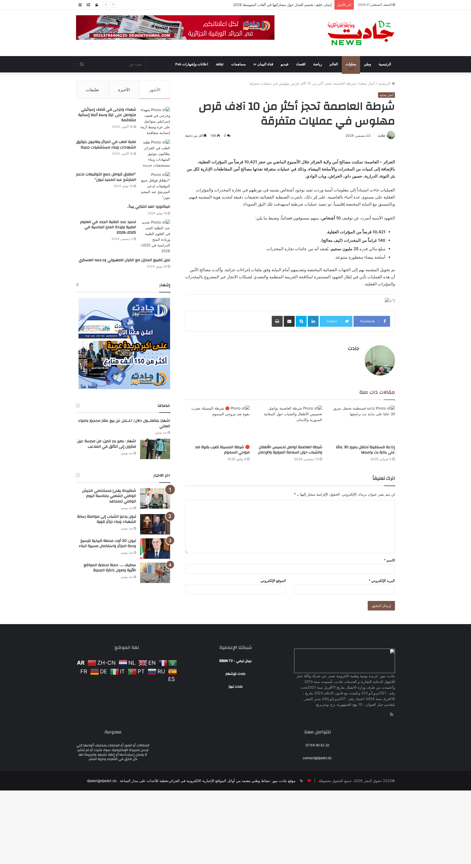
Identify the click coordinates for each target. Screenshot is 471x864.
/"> (392, 300)
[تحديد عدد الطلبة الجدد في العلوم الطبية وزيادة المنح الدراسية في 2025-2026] (155, 236)
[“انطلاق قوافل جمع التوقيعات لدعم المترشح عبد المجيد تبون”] (155, 186)
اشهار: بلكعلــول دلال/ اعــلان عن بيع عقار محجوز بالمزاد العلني (124, 423)
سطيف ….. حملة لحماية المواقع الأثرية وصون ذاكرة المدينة (110, 567)
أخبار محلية (367, 83)
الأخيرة (124, 89)
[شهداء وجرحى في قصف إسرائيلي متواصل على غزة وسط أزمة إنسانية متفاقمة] (155, 121)
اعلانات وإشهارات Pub (191, 64)
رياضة (317, 64)
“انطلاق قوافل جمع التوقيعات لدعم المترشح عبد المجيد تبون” (106, 177)
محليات (351, 64)
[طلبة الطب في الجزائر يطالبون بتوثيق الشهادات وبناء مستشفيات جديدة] (155, 153)
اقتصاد (301, 64)
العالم (334, 64)
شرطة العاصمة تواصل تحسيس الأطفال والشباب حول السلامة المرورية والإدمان (290, 450)
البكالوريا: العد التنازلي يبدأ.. (148, 206)
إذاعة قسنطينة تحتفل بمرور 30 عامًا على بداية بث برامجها (365, 450)
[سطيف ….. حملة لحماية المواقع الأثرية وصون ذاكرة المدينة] (155, 573)
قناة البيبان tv (263, 64)
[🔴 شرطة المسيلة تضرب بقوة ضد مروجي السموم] (217, 423)
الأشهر (154, 89)
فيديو (284, 64)
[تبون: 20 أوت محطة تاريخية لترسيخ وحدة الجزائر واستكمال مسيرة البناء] (155, 548)
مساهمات (238, 64)
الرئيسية (385, 64)
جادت (381, 135)
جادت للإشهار (235, 673)
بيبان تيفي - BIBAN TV (235, 661)
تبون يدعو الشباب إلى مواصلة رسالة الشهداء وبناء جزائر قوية (106, 519)
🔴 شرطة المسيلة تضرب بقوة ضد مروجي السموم (222, 450)
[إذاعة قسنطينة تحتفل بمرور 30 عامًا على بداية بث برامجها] (362, 423)
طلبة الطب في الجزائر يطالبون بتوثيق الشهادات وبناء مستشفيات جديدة (106, 144)
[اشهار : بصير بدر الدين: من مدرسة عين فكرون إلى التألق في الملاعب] (155, 449)
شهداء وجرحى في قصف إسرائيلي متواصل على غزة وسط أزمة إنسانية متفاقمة (107, 115)
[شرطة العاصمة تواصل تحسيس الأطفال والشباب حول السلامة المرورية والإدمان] (290, 423)
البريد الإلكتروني (382, 580)
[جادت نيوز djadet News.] (361, 33)
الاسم (389, 560)
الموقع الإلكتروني (273, 580)
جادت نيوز (235, 686)
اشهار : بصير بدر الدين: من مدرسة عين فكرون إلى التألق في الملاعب (106, 444)
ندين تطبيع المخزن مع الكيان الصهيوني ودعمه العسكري (124, 260)
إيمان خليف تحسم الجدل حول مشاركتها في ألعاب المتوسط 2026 (282, 4)
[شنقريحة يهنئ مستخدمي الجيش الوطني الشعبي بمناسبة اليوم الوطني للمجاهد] (155, 498)
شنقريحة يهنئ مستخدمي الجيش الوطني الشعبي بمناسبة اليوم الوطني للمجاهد (109, 496)
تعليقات (92, 89)
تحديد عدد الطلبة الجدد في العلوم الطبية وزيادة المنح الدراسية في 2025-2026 (108, 227)
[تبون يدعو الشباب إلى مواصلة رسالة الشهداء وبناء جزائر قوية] (155, 524)
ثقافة (220, 64)
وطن (367, 64)
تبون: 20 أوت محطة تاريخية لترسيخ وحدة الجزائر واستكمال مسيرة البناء (107, 543)
